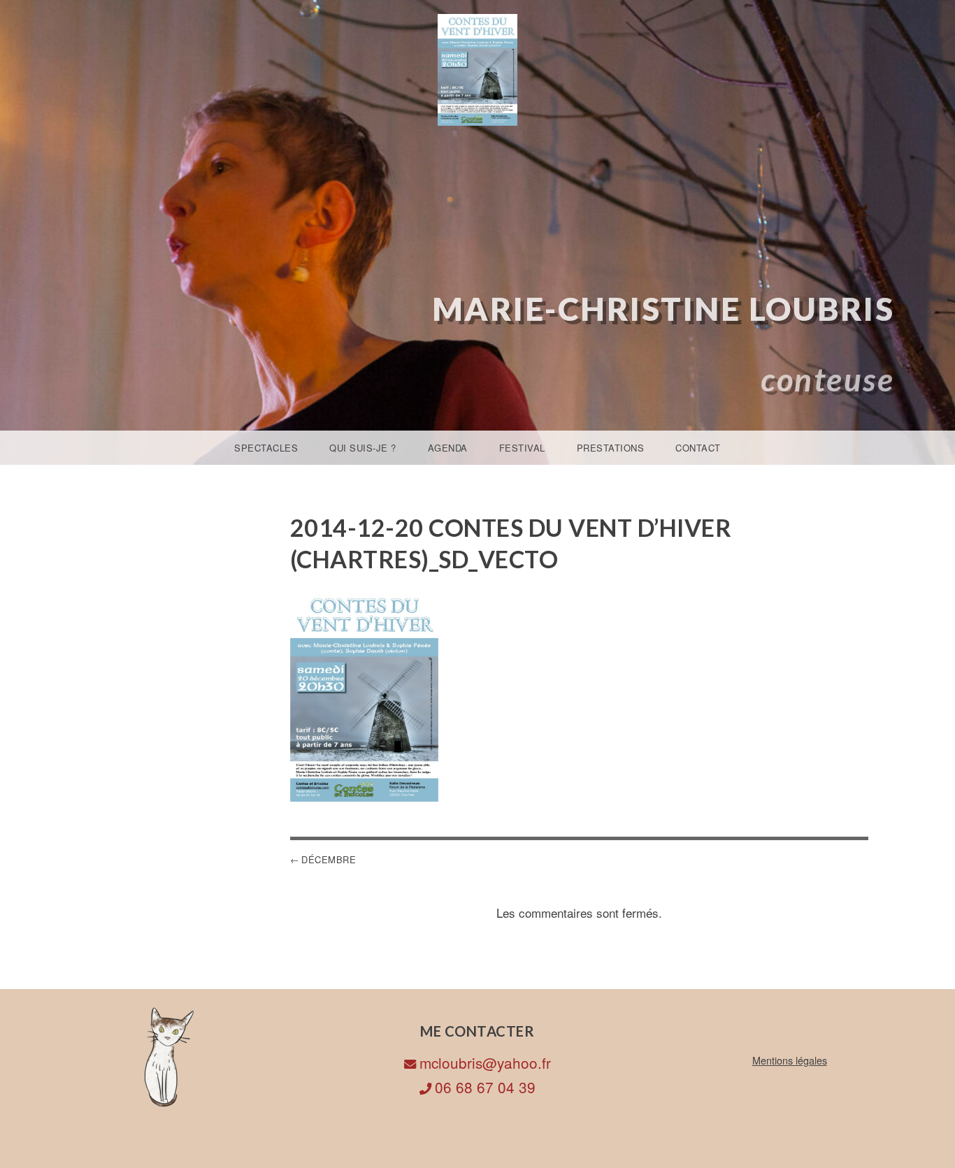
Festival (522, 447)
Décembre (328, 859)
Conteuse (827, 379)
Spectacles (266, 447)
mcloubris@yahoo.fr (485, 1062)
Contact (698, 447)
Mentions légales (789, 1060)
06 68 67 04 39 (485, 1086)
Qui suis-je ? (362, 447)
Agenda (448, 447)
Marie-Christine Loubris (663, 308)
